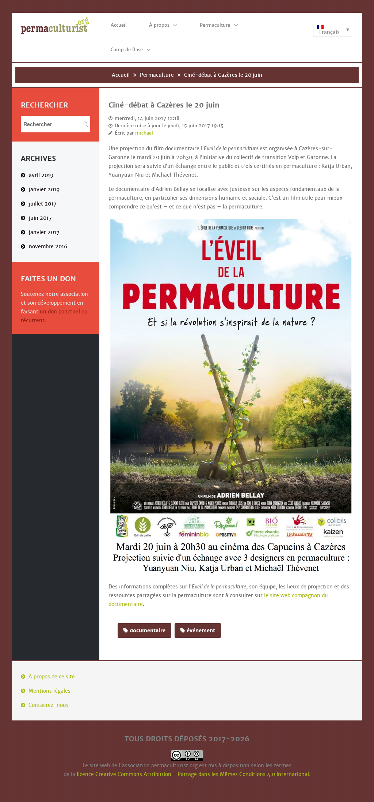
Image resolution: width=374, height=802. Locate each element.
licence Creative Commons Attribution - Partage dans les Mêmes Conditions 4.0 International (193, 774)
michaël (144, 133)
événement (201, 630)
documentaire (147, 630)
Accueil (121, 75)
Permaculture (157, 75)
